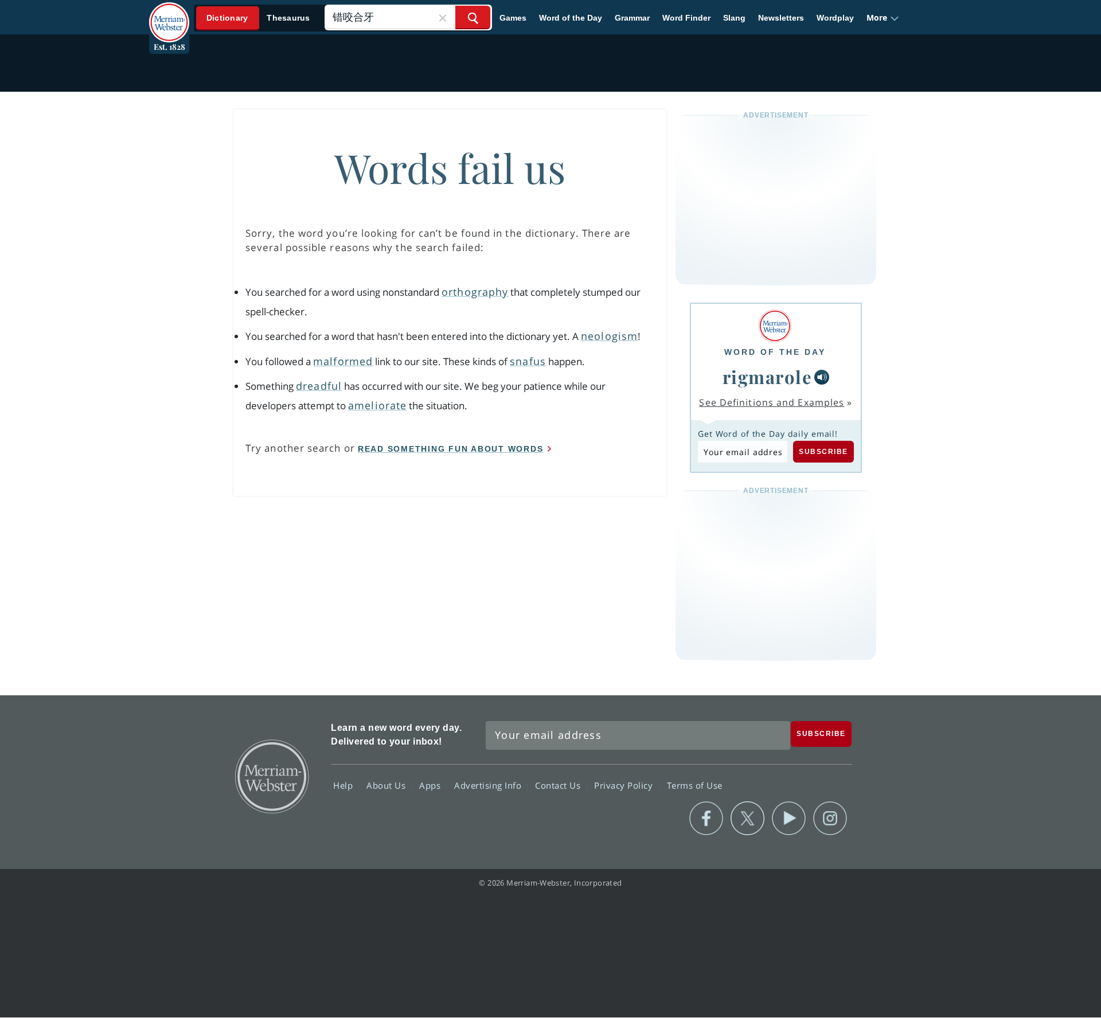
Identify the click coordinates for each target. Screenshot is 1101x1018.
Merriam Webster (271, 775)
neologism (609, 336)
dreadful (319, 386)
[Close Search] (443, 17)
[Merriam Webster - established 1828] (169, 13)
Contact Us (559, 785)
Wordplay (835, 17)
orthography (475, 292)
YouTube (789, 818)
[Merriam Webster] (775, 326)
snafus (528, 361)
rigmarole (768, 377)
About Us (387, 785)
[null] (821, 377)
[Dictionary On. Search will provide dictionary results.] (259, 18)
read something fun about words (451, 448)
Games (512, 17)
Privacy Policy (624, 785)
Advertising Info (489, 785)
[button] (882, 17)
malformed (343, 361)
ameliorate (377, 405)
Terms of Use (695, 785)
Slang (734, 17)
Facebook (706, 818)
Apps (431, 785)
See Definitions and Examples (771, 402)
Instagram (830, 818)
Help (344, 785)
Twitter (747, 818)
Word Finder (686, 17)
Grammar (632, 17)
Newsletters (781, 17)
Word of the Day (570, 17)
